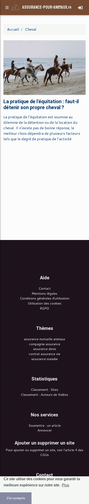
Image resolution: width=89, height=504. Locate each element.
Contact (45, 288)
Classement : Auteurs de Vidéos (44, 394)
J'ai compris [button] (15, 498)
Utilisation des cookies (44, 303)
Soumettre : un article (45, 425)
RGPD (44, 308)
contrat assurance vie (44, 353)
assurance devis (44, 348)
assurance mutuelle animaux (44, 339)
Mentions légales (44, 293)
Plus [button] (65, 485)
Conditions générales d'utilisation (44, 298)
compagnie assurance (44, 344)
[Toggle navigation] (80, 7)
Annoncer (44, 430)
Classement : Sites (44, 389)
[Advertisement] (44, 189)
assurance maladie (44, 358)
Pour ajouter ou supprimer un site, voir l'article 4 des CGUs (44, 452)
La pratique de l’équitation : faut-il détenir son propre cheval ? (41, 104)
